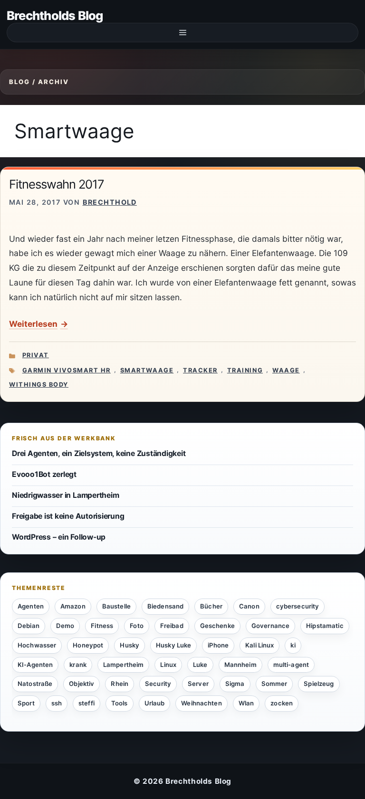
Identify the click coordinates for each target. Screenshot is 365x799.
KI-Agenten (35, 664)
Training (245, 370)
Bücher (211, 606)
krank (77, 664)
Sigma (235, 683)
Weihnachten (201, 703)
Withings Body (38, 384)
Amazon (73, 606)
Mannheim (240, 664)
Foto (137, 625)
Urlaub (154, 703)
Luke (200, 664)
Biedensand (165, 606)
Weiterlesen (33, 324)
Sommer (274, 683)
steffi (86, 703)
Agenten (31, 606)
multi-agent (291, 664)
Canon (249, 606)
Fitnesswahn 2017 (56, 184)
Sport (26, 703)
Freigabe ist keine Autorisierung (68, 516)
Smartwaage (146, 370)
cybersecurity (297, 606)
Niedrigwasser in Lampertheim (65, 495)
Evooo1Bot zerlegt (44, 474)
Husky (129, 645)
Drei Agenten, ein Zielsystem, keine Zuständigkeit (98, 453)
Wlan (246, 703)
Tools (119, 703)
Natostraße (35, 683)
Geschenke (217, 625)
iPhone (218, 645)
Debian (28, 625)
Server (198, 683)
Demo (65, 625)
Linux (168, 664)
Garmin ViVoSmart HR (66, 370)
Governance (270, 625)
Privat (35, 355)
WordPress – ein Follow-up (59, 537)
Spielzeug (319, 683)
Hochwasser (37, 645)
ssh (56, 703)
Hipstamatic (324, 625)
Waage (286, 370)
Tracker (200, 370)
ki (292, 645)
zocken (281, 703)
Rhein (119, 683)
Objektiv (81, 683)
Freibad (171, 625)
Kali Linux (259, 645)
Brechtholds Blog (55, 15)
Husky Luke (173, 645)
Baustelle (116, 606)
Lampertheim (123, 664)
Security (158, 683)
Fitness (102, 625)
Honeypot (88, 645)
